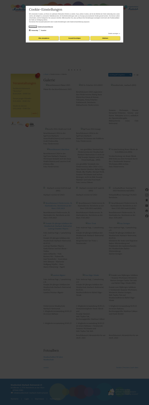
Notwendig (34, 30)
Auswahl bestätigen (74, 38)
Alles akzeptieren (43, 38)
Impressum (33, 27)
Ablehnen (105, 38)
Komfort (43, 30)
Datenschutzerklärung (45, 27)
